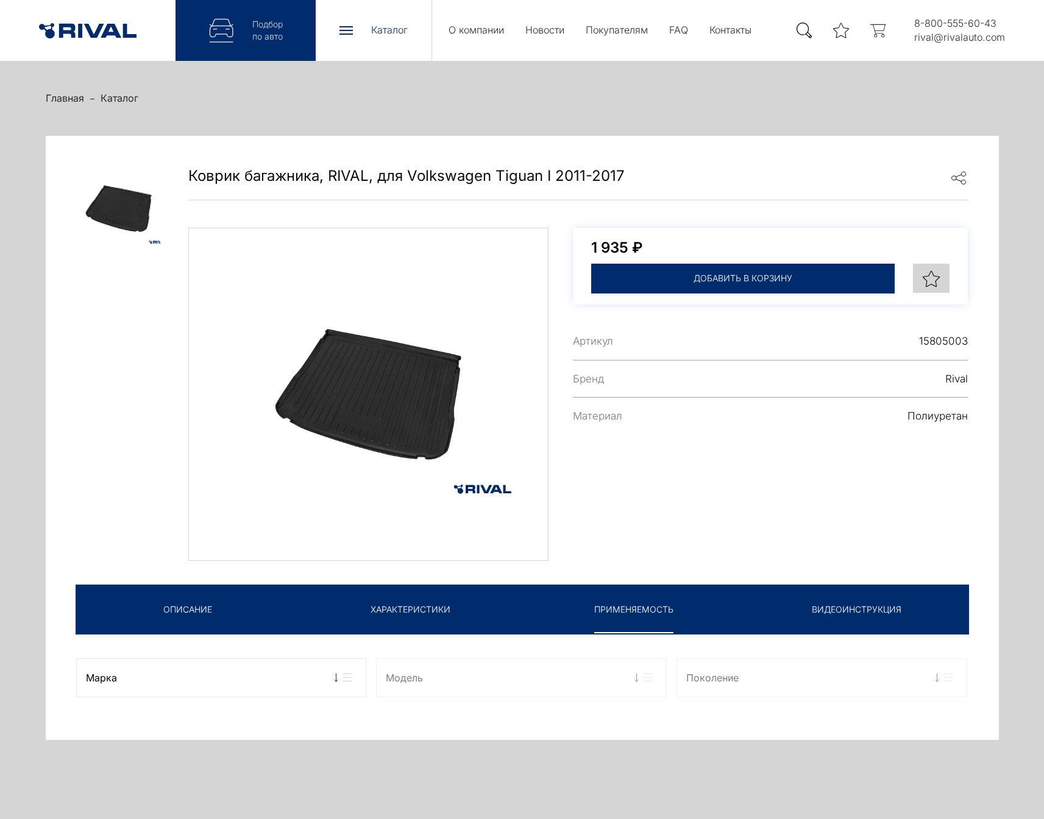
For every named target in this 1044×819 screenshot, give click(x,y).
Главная (65, 98)
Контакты (730, 30)
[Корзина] (878, 31)
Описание (187, 609)
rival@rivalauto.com (959, 37)
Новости (544, 30)
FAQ (678, 30)
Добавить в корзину (743, 278)
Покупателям (617, 30)
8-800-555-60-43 (955, 23)
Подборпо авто (267, 30)
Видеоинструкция (856, 609)
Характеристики (410, 609)
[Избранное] (841, 31)
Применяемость (633, 609)
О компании (476, 30)
